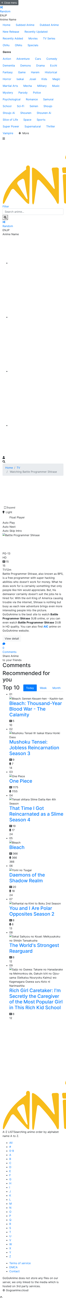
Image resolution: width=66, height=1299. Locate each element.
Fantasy (8, 72)
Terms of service (20, 1263)
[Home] (36, 263)
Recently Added (13, 38)
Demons (25, 65)
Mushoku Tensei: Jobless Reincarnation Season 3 (34, 747)
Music (56, 85)
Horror (7, 79)
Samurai (48, 99)
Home (6, 25)
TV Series (49, 38)
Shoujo (47, 106)
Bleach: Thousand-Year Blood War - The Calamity (35, 709)
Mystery (8, 92)
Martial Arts (10, 85)
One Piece (20, 781)
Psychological (11, 99)
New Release (11, 31)
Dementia (9, 65)
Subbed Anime (25, 25)
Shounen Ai (44, 113)
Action (7, 58)
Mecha (27, 85)
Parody (23, 92)
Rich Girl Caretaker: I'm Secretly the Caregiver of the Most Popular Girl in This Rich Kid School (36, 999)
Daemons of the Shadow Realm (27, 877)
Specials (33, 45)
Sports (41, 119)
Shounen (25, 113)
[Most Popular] (36, 425)
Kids (44, 79)
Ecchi (53, 65)
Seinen (34, 106)
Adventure (23, 58)
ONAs (18, 45)
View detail (12, 638)
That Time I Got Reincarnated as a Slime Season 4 (36, 813)
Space (27, 119)
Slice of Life (10, 119)
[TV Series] (36, 371)
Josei (32, 79)
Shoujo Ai (9, 113)
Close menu (10, 2)
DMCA (13, 1267)
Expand (11, 507)
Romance (32, 99)
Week (43, 688)
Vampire (8, 133)
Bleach (17, 847)
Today (30, 688)
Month (56, 688)
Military (42, 85)
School (7, 106)
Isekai (20, 79)
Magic (56, 79)
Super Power (11, 126)
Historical (51, 72)
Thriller (50, 126)
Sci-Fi (20, 106)
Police (37, 92)
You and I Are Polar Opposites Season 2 (31, 911)
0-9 (11, 1150)
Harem (35, 72)
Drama (40, 65)
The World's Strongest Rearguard (34, 948)
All (11, 1142)
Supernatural (33, 126)
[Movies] (36, 317)
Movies (33, 38)
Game (22, 72)
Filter (6, 206)
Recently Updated (36, 31)
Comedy (51, 58)
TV (18, 467)
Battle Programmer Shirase (27, 543)
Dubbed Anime (49, 25)
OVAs (6, 45)
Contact (14, 1271)
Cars (38, 58)
